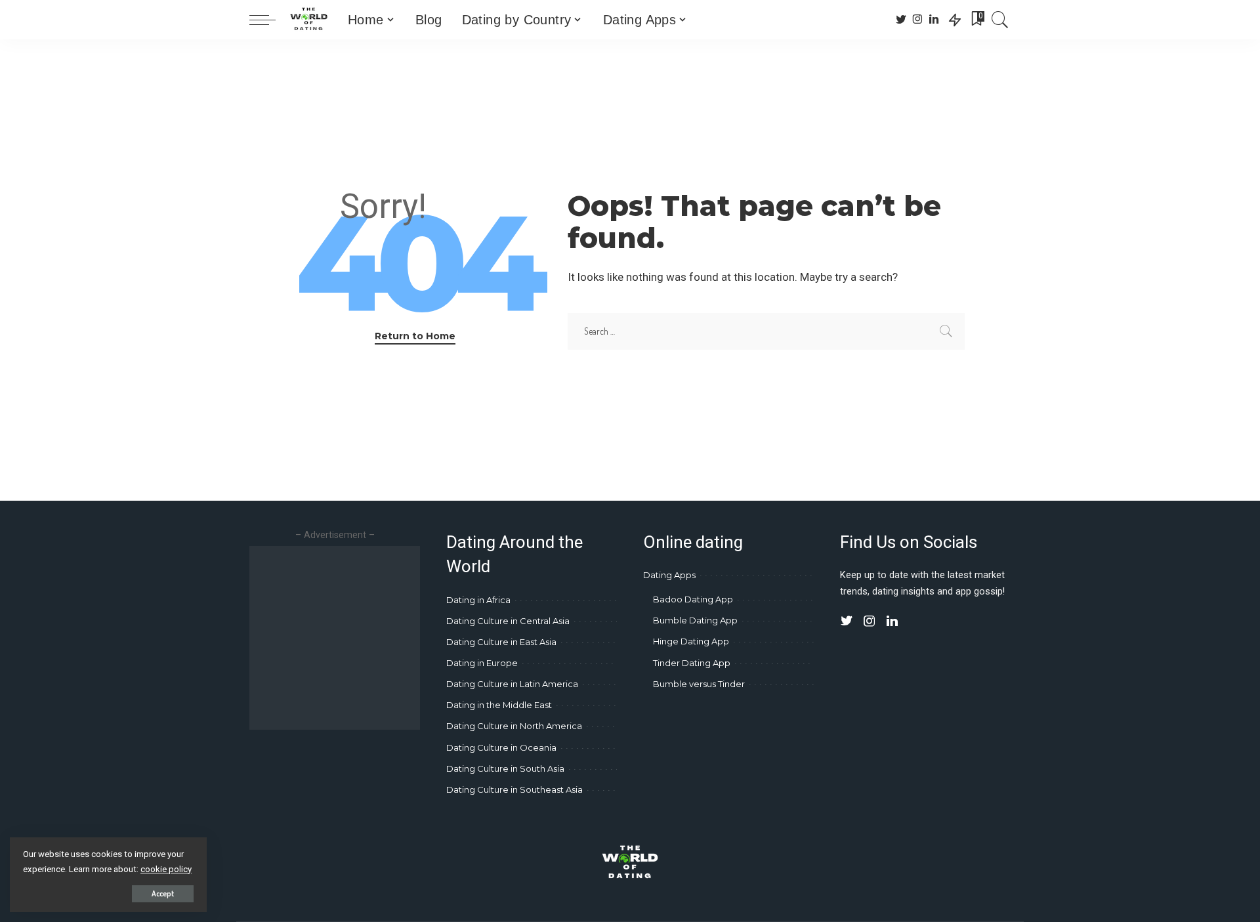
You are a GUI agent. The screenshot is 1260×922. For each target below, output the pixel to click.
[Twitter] (901, 19)
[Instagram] (918, 19)
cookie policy (166, 869)
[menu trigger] (269, 19)
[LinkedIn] (934, 19)
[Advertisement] (359, 638)
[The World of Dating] (308, 19)
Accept (163, 893)
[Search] (1000, 19)
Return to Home (415, 336)
